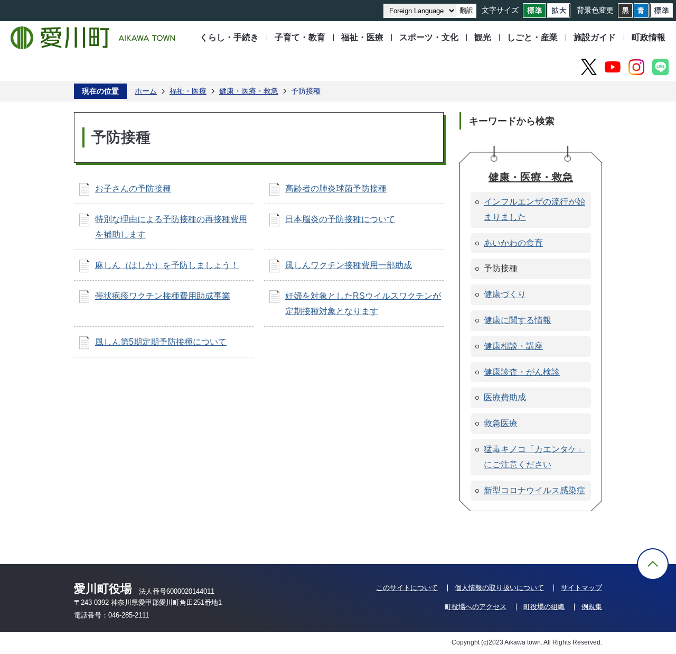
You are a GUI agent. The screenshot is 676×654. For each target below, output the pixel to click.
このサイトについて (407, 588)
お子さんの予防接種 (133, 188)
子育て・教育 (300, 37)
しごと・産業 (532, 37)
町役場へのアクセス (475, 607)
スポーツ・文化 (428, 37)
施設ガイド (595, 37)
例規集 (591, 607)
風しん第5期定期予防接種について (161, 341)
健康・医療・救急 (248, 91)
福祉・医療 (362, 37)
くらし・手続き (229, 37)
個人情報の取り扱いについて (499, 588)
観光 (482, 37)
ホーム (146, 91)
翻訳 (466, 10)
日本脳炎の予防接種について (340, 219)
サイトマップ (581, 588)
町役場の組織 (544, 607)
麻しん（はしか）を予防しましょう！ (167, 265)
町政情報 (648, 37)
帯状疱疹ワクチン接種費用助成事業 (162, 295)
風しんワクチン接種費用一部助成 (348, 265)
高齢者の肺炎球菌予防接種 (336, 188)
